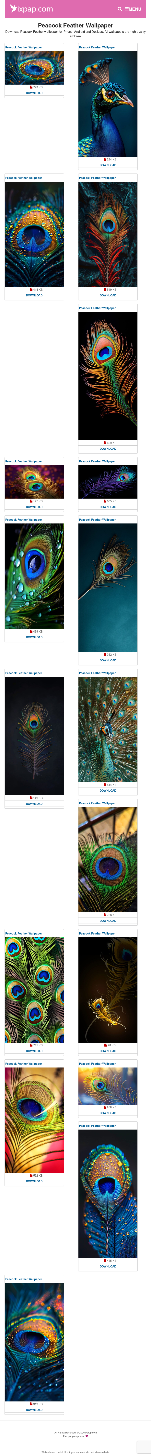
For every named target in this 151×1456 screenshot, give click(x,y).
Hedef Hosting (64, 1452)
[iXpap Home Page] (31, 8)
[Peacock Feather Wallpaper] (34, 68)
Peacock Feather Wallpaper (23, 47)
